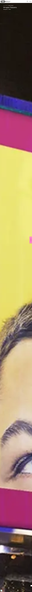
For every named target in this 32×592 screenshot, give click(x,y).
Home (4, 5)
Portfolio (6, 5)
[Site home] (5, 1)
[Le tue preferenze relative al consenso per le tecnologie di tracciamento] (1, 590)
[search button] (27, 1)
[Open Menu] (30, 1)
